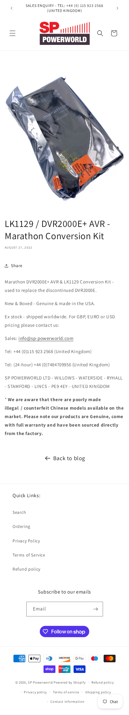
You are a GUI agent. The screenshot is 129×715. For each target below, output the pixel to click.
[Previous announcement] (11, 8)
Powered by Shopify (70, 682)
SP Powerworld (41, 682)
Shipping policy (98, 692)
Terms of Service (29, 555)
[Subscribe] (96, 609)
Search (19, 512)
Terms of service (66, 692)
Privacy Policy (26, 541)
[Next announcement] (117, 8)
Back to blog (69, 458)
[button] (12, 33)
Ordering (21, 526)
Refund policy (26, 569)
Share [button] (17, 265)
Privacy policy (35, 692)
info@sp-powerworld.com (45, 338)
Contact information (67, 701)
